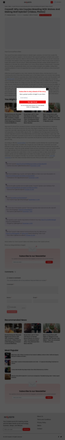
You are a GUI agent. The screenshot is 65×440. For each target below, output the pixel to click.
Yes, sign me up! (32, 102)
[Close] (47, 89)
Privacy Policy (35, 107)
